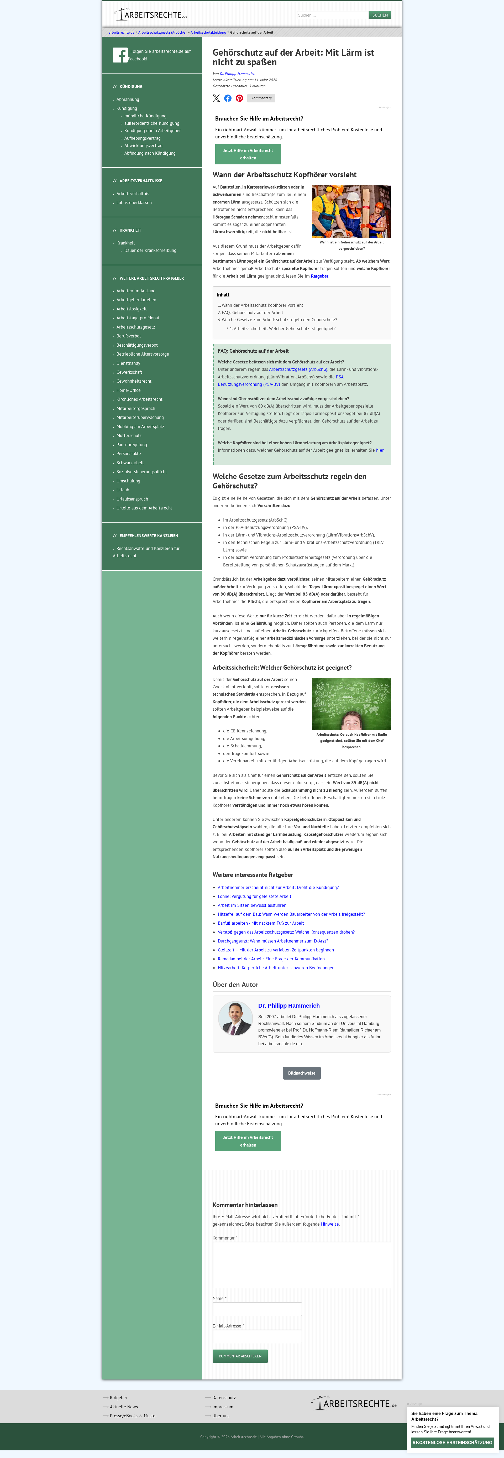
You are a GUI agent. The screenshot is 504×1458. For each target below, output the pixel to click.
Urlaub (123, 490)
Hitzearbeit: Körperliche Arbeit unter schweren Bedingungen (276, 968)
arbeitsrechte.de (121, 32)
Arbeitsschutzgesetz (136, 327)
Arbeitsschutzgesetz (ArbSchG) (162, 32)
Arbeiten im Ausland (136, 291)
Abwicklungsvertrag (143, 145)
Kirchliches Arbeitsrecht (139, 399)
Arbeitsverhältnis (133, 193)
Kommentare (261, 98)
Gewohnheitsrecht (134, 381)
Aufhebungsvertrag (142, 138)
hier (380, 450)
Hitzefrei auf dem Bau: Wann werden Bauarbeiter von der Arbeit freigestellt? (291, 914)
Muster (150, 1416)
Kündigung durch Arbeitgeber (152, 130)
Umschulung (128, 481)
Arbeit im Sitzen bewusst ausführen (252, 905)
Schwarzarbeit (130, 463)
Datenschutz (224, 1397)
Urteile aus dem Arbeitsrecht (144, 508)
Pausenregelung (132, 444)
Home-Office (129, 390)
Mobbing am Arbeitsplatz (140, 426)
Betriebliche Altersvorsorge (143, 354)
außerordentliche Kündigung (151, 123)
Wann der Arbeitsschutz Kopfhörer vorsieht (262, 305)
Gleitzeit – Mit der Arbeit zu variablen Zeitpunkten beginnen (276, 950)
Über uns (220, 1416)
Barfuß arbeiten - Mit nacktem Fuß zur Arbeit (261, 923)
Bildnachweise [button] (302, 1073)
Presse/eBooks (124, 1416)
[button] (216, 98)
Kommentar (225, 1238)
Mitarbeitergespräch (136, 408)
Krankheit (126, 243)
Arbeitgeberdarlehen (136, 300)
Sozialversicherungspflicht (142, 472)
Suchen (380, 15)
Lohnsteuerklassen (134, 202)
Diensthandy (128, 363)
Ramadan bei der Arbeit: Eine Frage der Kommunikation (271, 959)
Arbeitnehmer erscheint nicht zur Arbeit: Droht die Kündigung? (278, 887)
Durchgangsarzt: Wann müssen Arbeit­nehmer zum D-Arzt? (273, 941)
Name (220, 1298)
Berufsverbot (129, 336)
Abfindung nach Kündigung (150, 153)
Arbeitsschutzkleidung (208, 32)
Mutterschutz (129, 435)
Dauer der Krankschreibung (150, 250)
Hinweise (330, 1224)
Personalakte (129, 453)
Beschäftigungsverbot (137, 345)
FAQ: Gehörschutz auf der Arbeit (252, 312)
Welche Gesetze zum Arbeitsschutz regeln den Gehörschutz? (279, 319)
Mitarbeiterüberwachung (140, 417)
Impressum (222, 1407)
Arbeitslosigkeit (132, 309)
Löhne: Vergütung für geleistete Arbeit (254, 896)
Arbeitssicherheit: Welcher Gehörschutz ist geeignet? (284, 328)
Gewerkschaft (129, 372)
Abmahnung (128, 99)
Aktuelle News (124, 1407)
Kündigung (127, 108)
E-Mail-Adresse (228, 1326)
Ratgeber (319, 276)
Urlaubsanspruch (132, 499)
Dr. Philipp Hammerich (237, 73)
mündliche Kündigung (145, 116)
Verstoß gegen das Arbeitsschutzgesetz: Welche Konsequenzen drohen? (286, 932)
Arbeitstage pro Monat (138, 318)
